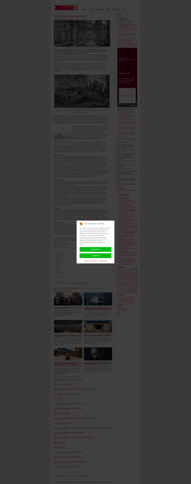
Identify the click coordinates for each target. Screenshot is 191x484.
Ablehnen (95, 256)
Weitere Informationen (91, 261)
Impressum (103, 261)
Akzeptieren (95, 249)
